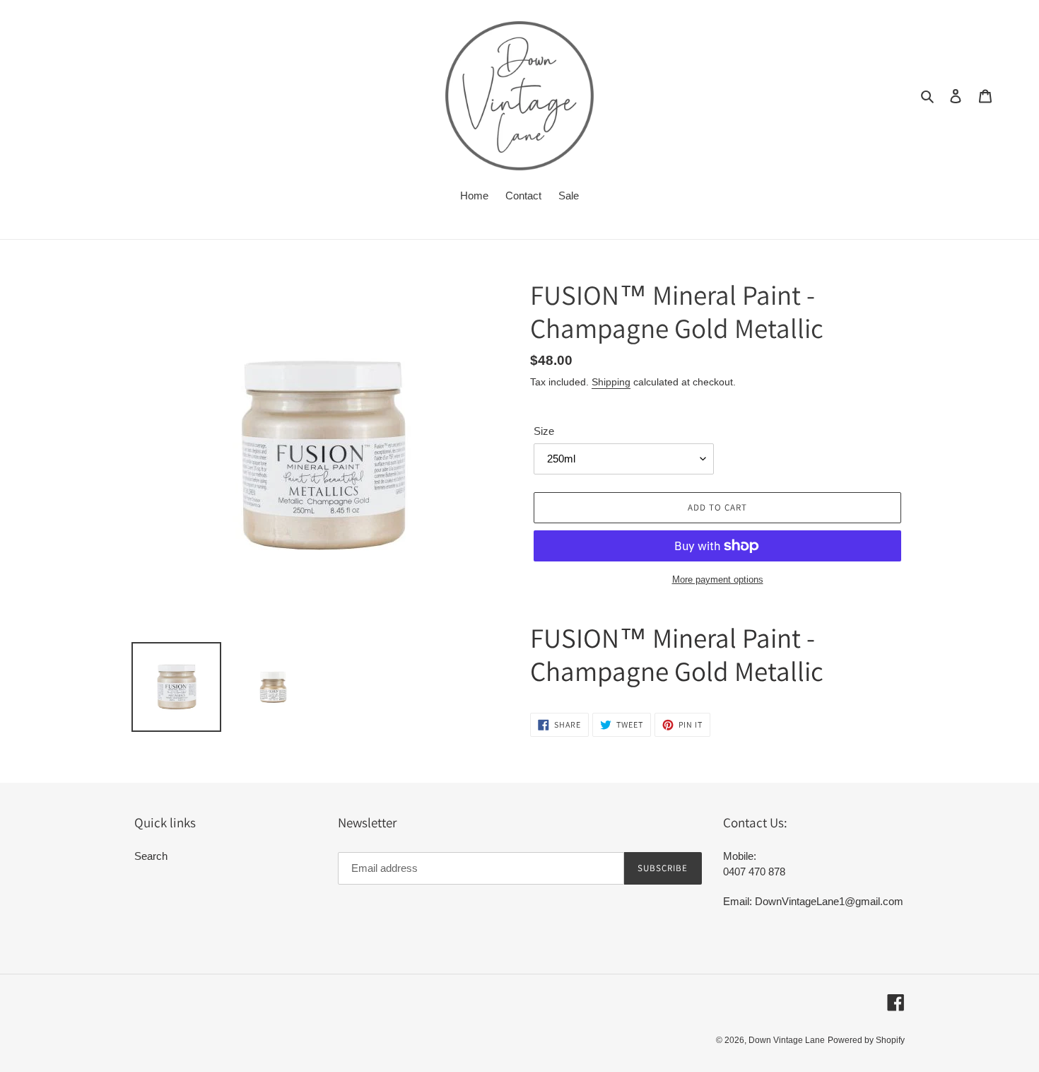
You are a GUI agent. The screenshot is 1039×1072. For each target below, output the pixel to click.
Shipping (611, 382)
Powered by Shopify (866, 1040)
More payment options (717, 579)
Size (544, 431)
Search (151, 856)
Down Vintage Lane (787, 1040)
